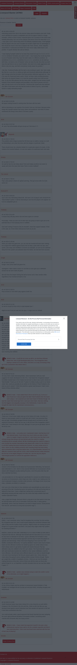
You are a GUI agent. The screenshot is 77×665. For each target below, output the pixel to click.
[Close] (64, 318)
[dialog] (38, 332)
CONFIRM (24, 344)
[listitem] (38, 339)
